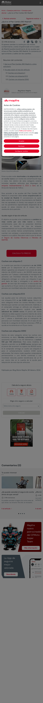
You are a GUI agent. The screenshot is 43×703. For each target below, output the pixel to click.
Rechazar (21, 146)
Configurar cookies (21, 151)
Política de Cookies (25, 131)
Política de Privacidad (11, 133)
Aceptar (21, 141)
